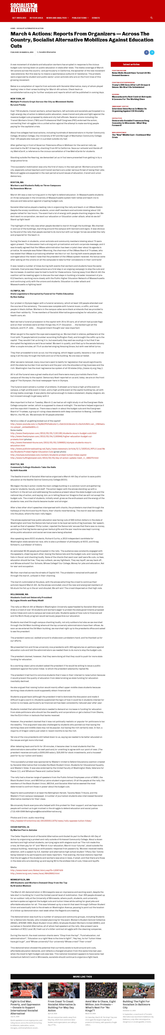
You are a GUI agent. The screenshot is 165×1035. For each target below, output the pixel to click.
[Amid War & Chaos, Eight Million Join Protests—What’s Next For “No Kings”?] (101, 990)
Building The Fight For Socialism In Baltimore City (136, 1004)
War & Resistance (119, 132)
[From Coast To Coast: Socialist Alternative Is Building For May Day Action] (64, 990)
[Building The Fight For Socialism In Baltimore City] (138, 990)
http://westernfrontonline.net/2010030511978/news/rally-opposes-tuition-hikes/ (51, 821)
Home (13, 28)
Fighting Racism (119, 70)
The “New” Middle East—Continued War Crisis (131, 136)
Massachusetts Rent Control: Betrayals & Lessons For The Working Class (131, 97)
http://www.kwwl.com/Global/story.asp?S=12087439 (37, 870)
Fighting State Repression (123, 82)
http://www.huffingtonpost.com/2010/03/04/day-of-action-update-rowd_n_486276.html (55, 458)
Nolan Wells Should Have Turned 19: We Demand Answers (131, 74)
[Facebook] (146, 52)
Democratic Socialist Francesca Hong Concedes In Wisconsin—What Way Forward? (130, 122)
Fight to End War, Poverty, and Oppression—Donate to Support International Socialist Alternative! (25, 1007)
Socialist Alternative (47, 52)
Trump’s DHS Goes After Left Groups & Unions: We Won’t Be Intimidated (131, 86)
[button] (151, 18)
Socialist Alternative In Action (30, 28)
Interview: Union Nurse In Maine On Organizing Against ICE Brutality (129, 109)
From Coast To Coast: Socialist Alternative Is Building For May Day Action (62, 1006)
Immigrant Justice (120, 106)
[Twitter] (152, 52)
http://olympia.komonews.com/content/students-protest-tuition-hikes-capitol (48, 455)
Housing (115, 94)
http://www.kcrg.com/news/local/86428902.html (35, 873)
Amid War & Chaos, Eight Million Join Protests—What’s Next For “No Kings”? (100, 1006)
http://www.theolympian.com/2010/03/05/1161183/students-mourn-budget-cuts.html (54, 433)
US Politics (117, 118)
